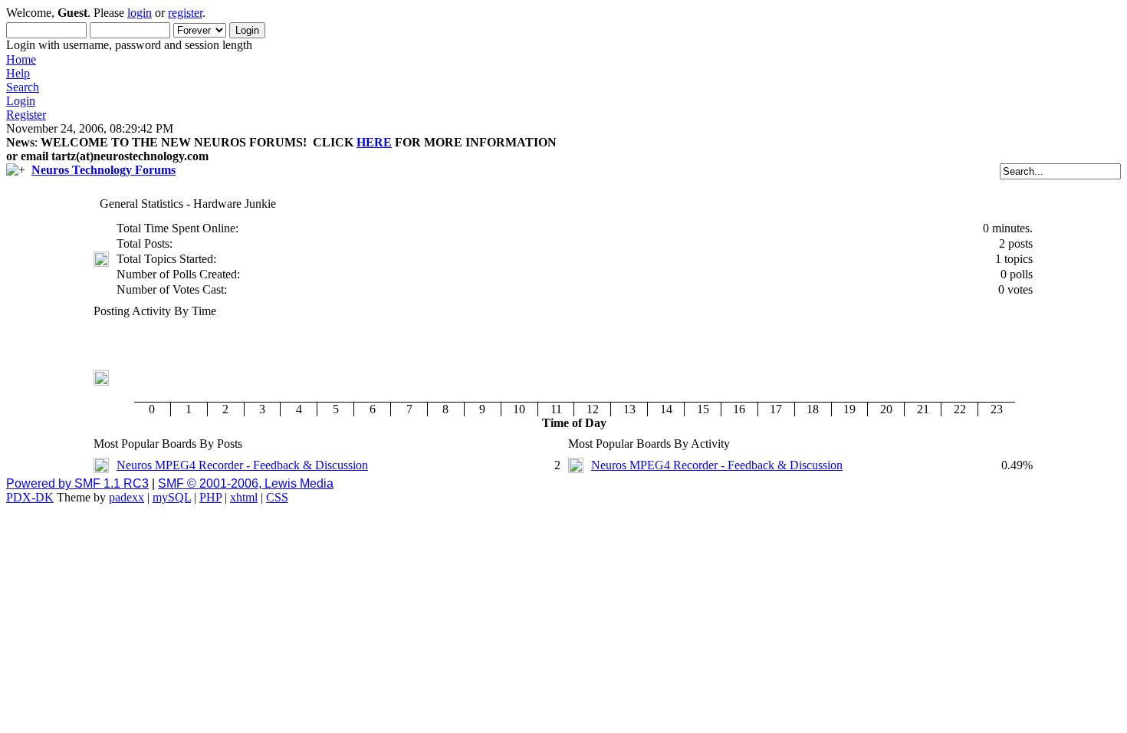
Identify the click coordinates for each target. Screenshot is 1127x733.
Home (21, 59)
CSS (277, 497)
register (185, 12)
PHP (210, 497)
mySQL (172, 497)
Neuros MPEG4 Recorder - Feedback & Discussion (242, 465)
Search (22, 87)
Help (18, 73)
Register (26, 114)
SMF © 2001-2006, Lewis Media (246, 483)
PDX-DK (30, 497)
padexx (126, 497)
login (139, 12)
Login (20, 100)
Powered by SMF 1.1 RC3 (77, 483)
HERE (374, 142)
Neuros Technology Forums (103, 169)
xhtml (244, 497)
